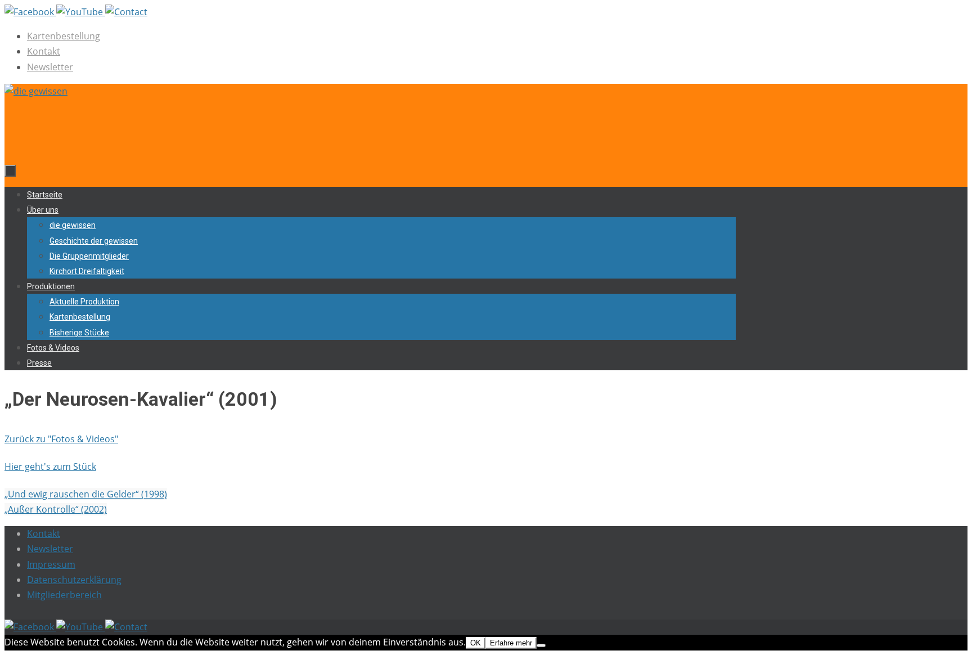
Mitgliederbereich (64, 595)
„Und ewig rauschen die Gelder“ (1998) (85, 494)
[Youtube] (80, 12)
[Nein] (541, 645)
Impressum (51, 564)
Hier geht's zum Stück (50, 466)
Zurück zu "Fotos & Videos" (61, 439)
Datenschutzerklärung (74, 579)
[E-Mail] (126, 12)
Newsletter (50, 67)
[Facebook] (30, 12)
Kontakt (43, 51)
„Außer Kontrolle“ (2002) (55, 509)
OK (475, 643)
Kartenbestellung (63, 36)
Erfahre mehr (511, 643)
